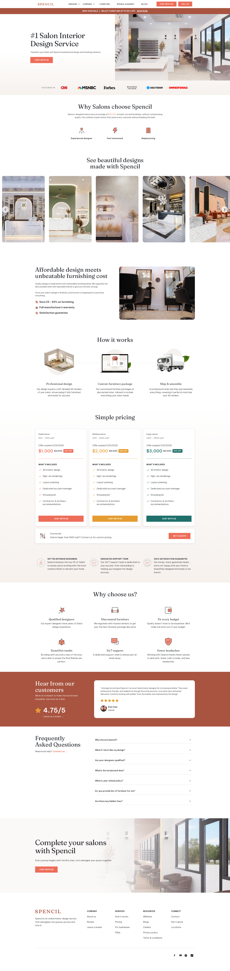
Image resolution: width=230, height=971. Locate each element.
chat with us (166, 4)
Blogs (144, 4)
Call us (185, 4)
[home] (53, 4)
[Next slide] (224, 209)
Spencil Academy (125, 4)
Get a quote (179, 536)
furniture (105, 4)
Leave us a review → (53, 716)
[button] (74, 4)
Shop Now (142, 11)
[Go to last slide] (5, 209)
